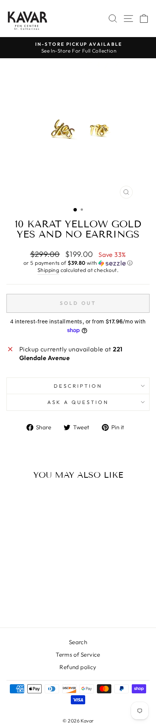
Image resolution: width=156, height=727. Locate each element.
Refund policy (77, 667)
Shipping (48, 270)
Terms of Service (78, 654)
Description (78, 386)
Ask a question (78, 402)
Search (78, 642)
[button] (78, 263)
